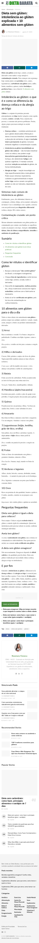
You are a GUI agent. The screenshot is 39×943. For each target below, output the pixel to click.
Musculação (18, 909)
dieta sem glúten (17, 629)
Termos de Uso (22, 926)
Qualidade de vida (18, 916)
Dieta (3, 910)
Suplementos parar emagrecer (32, 906)
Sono (28, 900)
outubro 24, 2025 (17, 756)
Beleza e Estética (4, 906)
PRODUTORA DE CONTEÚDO (10, 938)
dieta (7, 629)
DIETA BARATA (10, 936)
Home (3, 9)
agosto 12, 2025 (7, 709)
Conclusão (9, 256)
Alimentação (10, 9)
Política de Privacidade (8, 926)
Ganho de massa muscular (19, 901)
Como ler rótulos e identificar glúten (18, 243)
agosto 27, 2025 (27, 32)
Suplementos (31, 903)
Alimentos (18, 9)
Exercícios (17, 897)
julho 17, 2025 (16, 738)
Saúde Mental (31, 897)
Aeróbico (4, 897)
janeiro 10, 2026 (7, 698)
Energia (4, 916)
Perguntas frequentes (13, 253)
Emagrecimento (7, 913)
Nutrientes (17, 912)
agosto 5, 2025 (6, 720)
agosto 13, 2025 (17, 747)
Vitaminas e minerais (31, 911)
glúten (27, 629)
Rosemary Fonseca (13, 32)
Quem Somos (5, 928)
